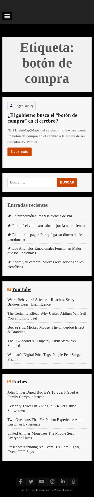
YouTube (21, 289)
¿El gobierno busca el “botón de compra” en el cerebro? (42, 118)
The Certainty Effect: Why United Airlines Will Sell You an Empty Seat (46, 315)
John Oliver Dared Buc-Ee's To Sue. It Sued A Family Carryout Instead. (42, 394)
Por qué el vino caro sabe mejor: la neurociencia (48, 226)
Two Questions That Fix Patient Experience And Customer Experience (44, 422)
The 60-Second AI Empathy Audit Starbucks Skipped (41, 343)
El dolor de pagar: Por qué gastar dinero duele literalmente (44, 237)
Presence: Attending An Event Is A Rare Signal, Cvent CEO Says (43, 449)
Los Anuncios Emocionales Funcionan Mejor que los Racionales (44, 250)
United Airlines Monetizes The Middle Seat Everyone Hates (40, 435)
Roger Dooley (24, 106)
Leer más (19, 151)
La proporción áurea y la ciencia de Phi (42, 216)
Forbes (19, 382)
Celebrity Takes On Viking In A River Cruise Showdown (41, 408)
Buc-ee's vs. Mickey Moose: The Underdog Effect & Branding (45, 329)
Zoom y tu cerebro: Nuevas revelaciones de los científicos (45, 264)
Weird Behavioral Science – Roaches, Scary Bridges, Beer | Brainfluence (40, 302)
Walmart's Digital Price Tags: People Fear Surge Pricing (44, 357)
